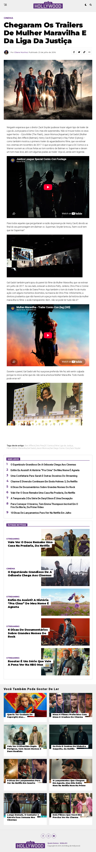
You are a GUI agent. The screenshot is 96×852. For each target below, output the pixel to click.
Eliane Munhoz (21, 52)
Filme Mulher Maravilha (17, 448)
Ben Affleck (30, 446)
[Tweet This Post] (79, 52)
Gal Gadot (31, 448)
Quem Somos (53, 843)
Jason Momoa (42, 448)
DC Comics (49, 446)
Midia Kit (63, 843)
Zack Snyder (74, 448)
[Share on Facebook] (74, 52)
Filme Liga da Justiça (63, 446)
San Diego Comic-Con (59, 448)
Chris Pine (39, 446)
